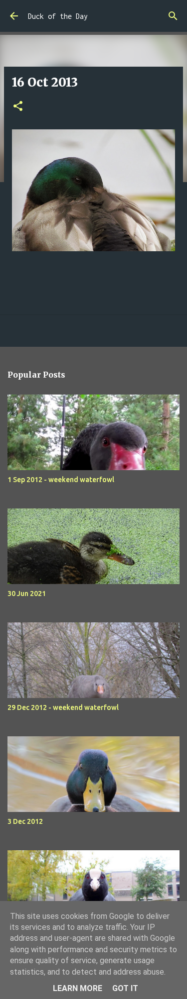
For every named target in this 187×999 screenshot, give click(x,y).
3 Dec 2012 (25, 821)
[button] (18, 106)
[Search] (173, 16)
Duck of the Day (58, 16)
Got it (125, 988)
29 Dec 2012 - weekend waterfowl (63, 707)
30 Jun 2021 (26, 594)
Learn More (77, 988)
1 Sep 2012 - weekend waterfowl (60, 480)
